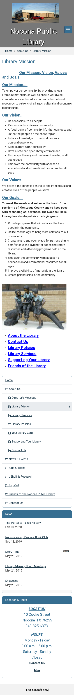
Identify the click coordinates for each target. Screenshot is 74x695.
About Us (22, 51)
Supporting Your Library (29, 360)
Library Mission (20, 406)
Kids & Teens (16, 468)
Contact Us (18, 450)
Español (13, 485)
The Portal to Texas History (23, 522)
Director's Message (23, 397)
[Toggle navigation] (68, 29)
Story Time (12, 551)
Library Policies (21, 424)
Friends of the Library (27, 366)
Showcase (11, 580)
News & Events (18, 459)
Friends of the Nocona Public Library (31, 494)
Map (37, 670)
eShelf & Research (20, 476)
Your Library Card (22, 432)
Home (9, 51)
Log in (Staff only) (37, 690)
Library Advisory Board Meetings (25, 566)
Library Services (22, 353)
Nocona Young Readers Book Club (26, 537)
